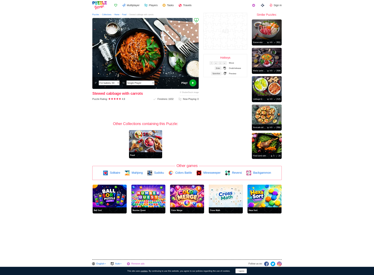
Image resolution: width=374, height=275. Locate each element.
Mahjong (137, 172)
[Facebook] (266, 264)
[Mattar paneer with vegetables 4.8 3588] (267, 58)
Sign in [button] (278, 5)
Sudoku (158, 172)
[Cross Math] (226, 196)
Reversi (236, 172)
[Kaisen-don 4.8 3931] (267, 29)
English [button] (100, 263)
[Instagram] (279, 264)
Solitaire (114, 172)
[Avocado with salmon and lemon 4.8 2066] (267, 114)
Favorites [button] (115, 5)
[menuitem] (116, 5)
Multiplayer (133, 5)
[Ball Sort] (110, 196)
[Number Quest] (148, 196)
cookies (144, 271)
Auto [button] (117, 263)
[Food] (145, 141)
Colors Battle (183, 172)
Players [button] (153, 5)
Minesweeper (211, 172)
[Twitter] (273, 264)
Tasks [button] (170, 5)
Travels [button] (187, 5)
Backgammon (261, 172)
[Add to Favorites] (196, 20)
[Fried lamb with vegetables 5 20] (267, 143)
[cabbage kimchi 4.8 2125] (267, 86)
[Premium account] (254, 5)
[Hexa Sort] (264, 196)
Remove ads (137, 263)
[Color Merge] (187, 196)
